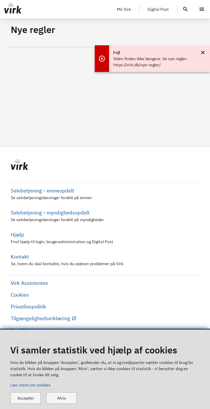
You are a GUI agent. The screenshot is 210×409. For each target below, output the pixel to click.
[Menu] (202, 9)
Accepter (25, 398)
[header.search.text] (185, 8)
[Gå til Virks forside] (105, 164)
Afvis (61, 398)
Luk (203, 52)
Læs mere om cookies (30, 385)
